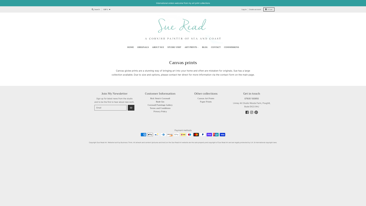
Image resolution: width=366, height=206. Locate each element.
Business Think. (127, 142)
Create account (255, 9)
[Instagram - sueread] (251, 112)
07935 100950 (251, 98)
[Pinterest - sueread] (256, 112)
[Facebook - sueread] (247, 112)
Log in (244, 9)
